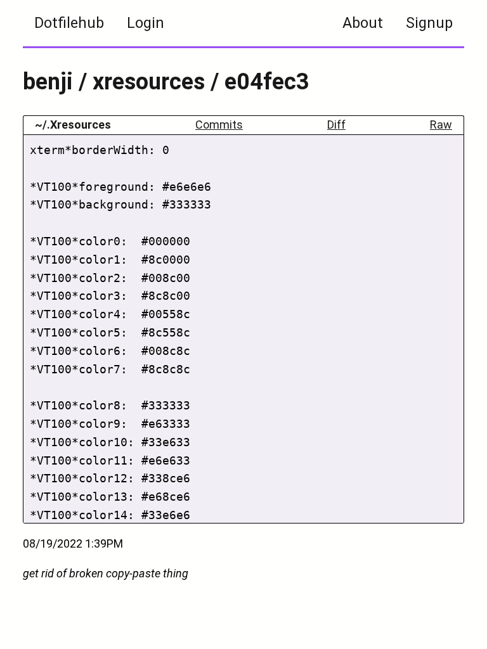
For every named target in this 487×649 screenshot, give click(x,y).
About (362, 23)
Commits (219, 124)
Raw (441, 124)
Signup (429, 23)
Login (145, 23)
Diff (336, 124)
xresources (149, 81)
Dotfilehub (69, 23)
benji (48, 81)
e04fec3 (266, 81)
